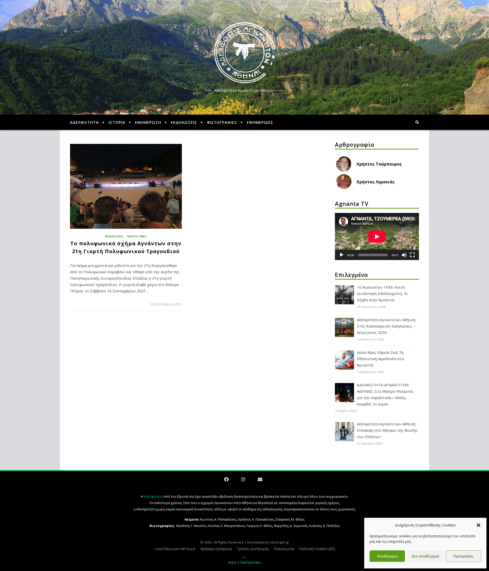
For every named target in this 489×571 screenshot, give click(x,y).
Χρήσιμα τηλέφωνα (216, 548)
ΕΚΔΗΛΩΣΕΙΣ (184, 122)
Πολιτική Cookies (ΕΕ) (317, 548)
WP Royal (188, 549)
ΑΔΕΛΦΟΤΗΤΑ (84, 122)
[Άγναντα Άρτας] (244, 53)
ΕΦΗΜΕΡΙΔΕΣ (260, 122)
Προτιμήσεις (463, 556)
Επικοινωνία (284, 548)
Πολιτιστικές (137, 236)
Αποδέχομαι (387, 556)
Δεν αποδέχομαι (425, 556)
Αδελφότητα (153, 496)
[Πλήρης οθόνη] (412, 254)
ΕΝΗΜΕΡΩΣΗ (148, 122)
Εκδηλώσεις (114, 236)
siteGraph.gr (279, 542)
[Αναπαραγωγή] (341, 254)
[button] (478, 525)
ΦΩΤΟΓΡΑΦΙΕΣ (222, 122)
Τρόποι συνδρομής (253, 548)
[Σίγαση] (404, 254)
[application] (377, 236)
